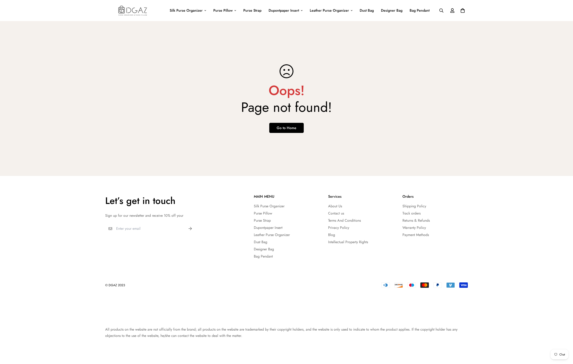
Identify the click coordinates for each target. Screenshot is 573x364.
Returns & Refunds (416, 220)
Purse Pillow (223, 10)
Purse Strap (252, 10)
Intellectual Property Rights (348, 242)
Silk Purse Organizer (186, 10)
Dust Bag (367, 10)
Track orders (411, 213)
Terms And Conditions (344, 220)
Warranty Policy (414, 227)
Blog (331, 234)
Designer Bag (391, 10)
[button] (462, 10)
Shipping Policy (414, 206)
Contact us (336, 213)
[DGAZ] (132, 10)
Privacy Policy (338, 227)
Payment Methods (415, 234)
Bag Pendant (420, 10)
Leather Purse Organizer (329, 10)
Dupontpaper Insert (284, 10)
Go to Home (286, 127)
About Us (335, 206)
